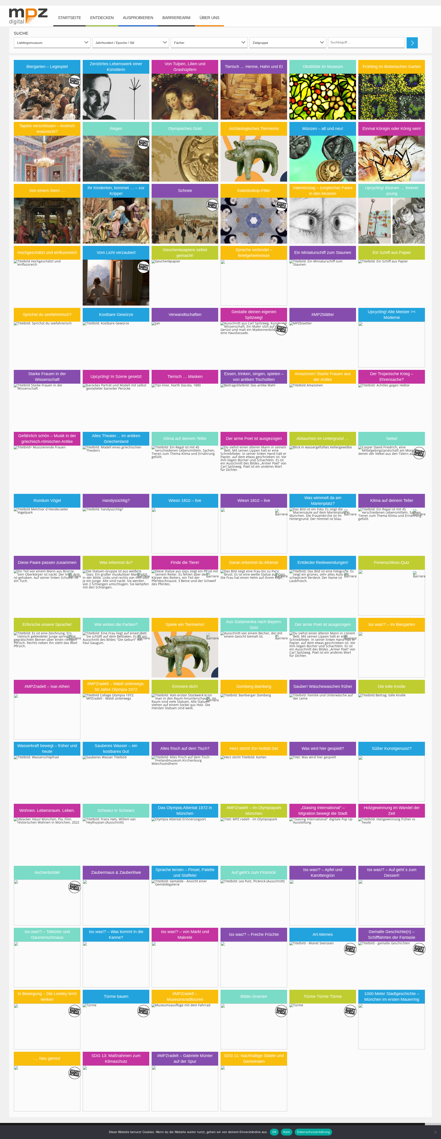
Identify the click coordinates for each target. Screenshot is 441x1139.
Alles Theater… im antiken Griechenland (116, 438)
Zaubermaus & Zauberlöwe (116, 872)
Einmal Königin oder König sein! (391, 128)
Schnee (185, 190)
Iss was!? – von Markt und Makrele (185, 934)
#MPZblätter (322, 314)
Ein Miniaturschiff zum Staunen (322, 252)
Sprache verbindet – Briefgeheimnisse (253, 252)
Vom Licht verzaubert (116, 252)
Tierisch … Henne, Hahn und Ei (254, 66)
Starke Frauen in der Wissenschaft (47, 376)
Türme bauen (116, 996)
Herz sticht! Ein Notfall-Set (254, 748)
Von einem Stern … (47, 190)
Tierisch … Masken (185, 376)
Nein (286, 1132)
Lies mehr (47, 83)
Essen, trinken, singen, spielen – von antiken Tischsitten (254, 376)
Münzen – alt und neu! (322, 128)
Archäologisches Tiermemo (254, 128)
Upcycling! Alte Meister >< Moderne (392, 314)
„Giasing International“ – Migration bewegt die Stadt (322, 810)
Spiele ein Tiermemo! (185, 624)
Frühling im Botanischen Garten (392, 66)
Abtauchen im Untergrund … (323, 438)
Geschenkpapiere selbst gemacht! (185, 252)
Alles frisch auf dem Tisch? (184, 748)
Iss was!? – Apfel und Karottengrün (322, 872)
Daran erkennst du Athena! (253, 562)
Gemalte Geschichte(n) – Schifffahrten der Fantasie (391, 934)
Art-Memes (323, 934)
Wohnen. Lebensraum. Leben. (47, 810)
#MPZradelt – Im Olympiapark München (253, 810)
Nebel (391, 438)
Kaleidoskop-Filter (253, 190)
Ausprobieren (138, 18)
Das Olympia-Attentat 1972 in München (185, 810)
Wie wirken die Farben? (116, 624)
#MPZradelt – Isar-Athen (47, 686)
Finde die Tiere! (185, 562)
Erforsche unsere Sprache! (47, 624)
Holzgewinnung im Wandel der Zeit (392, 810)
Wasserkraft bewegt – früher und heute (47, 748)
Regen (116, 128)
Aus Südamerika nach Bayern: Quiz (254, 624)
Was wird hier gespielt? (323, 748)
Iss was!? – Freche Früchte (254, 934)
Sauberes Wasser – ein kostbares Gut (116, 748)
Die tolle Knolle (391, 686)
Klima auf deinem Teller (185, 438)
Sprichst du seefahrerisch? (47, 314)
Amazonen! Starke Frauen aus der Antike (323, 376)
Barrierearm (176, 18)
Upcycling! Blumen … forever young (391, 191)
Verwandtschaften (185, 314)
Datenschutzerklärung (313, 1132)
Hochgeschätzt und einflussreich (47, 252)
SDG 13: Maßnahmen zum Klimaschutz (116, 1058)
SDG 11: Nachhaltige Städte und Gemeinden (254, 1058)
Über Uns (209, 18)
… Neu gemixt (47, 1058)
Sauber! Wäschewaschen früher (322, 686)
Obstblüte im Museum (323, 66)
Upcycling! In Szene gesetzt (115, 376)
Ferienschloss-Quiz (391, 562)
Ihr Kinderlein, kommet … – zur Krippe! (116, 191)
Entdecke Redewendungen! (322, 562)
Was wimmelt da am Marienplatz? (322, 500)
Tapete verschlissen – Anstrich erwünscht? (47, 129)
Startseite (69, 18)
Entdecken (102, 18)
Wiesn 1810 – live (185, 500)
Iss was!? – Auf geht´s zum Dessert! (391, 872)
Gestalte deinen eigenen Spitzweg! (254, 314)
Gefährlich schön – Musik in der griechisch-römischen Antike (47, 438)
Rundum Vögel (47, 500)
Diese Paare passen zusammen (47, 562)
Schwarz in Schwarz (116, 810)
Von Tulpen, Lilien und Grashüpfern (185, 67)
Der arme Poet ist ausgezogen (254, 438)
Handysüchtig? (116, 500)
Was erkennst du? (116, 562)
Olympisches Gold (185, 128)
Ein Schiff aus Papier (392, 252)
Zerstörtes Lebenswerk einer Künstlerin (116, 67)
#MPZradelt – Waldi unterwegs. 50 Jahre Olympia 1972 (116, 686)
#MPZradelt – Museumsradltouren (185, 996)
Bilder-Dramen (253, 996)
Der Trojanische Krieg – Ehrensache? (391, 376)
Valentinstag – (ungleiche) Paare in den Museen (323, 191)
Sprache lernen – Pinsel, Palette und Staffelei (185, 872)
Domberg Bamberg (253, 686)
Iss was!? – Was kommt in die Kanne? (116, 934)
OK (274, 1132)
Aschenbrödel (47, 872)
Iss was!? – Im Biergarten (391, 624)
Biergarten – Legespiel (47, 66)
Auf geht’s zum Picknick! (254, 872)
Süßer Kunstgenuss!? (392, 748)
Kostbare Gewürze (116, 314)
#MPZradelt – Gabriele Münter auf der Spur (185, 1058)
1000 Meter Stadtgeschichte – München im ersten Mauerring (391, 996)
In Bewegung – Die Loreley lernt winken (47, 996)
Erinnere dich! (185, 686)
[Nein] (435, 1132)
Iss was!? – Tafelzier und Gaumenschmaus (47, 934)
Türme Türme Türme (323, 996)
